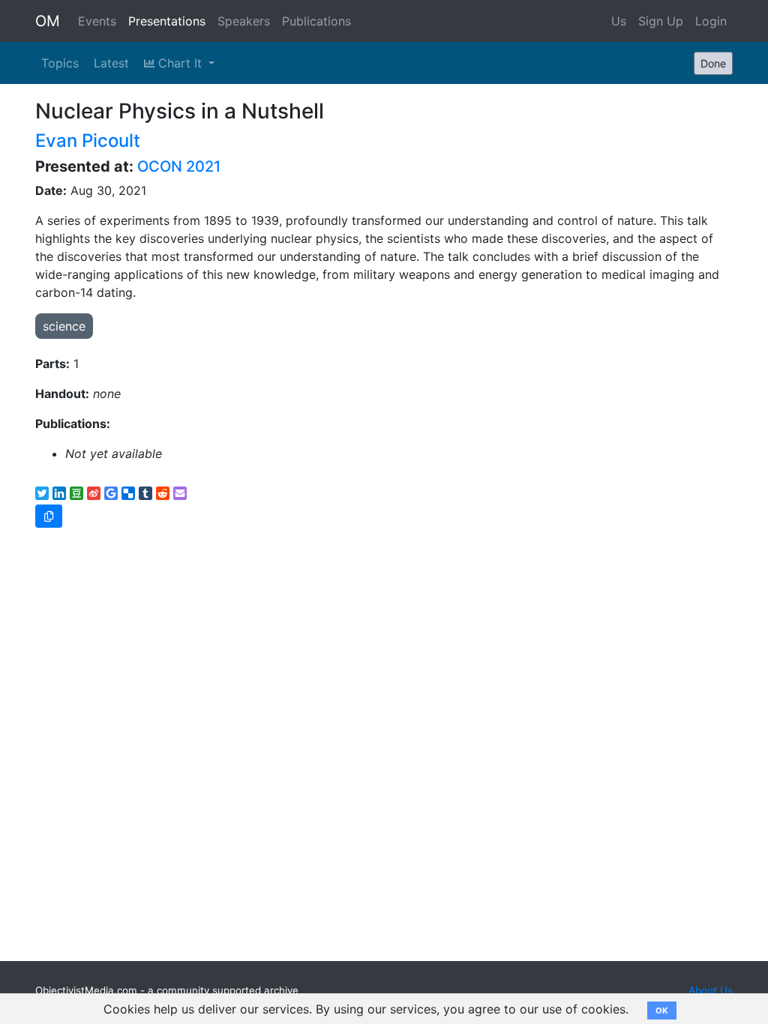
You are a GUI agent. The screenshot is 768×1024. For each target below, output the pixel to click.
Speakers (244, 20)
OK (662, 1010)
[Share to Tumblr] (145, 493)
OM (47, 21)
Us (618, 20)
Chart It (180, 62)
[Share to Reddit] (163, 493)
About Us (710, 990)
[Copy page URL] (48, 516)
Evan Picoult (87, 140)
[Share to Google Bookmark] (111, 493)
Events (97, 20)
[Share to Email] (180, 493)
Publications (316, 20)
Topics (60, 62)
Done (713, 63)
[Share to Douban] (76, 493)
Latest (111, 62)
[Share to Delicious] (128, 493)
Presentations (167, 20)
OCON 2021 (178, 166)
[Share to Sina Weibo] (93, 493)
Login (711, 20)
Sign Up (660, 20)
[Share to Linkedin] (59, 493)
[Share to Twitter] (42, 493)
